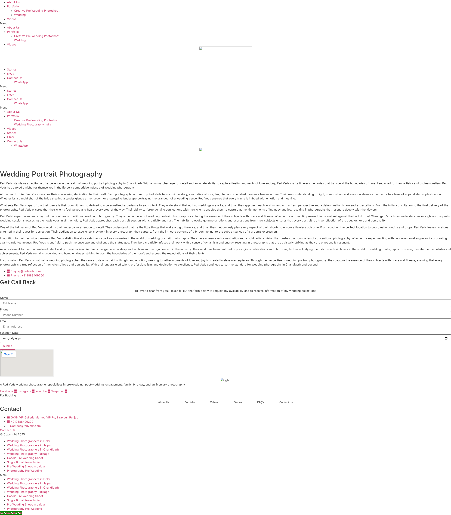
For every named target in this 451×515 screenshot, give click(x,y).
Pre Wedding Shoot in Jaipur (26, 466)
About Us (13, 2)
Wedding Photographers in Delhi (28, 441)
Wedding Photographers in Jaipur (29, 445)
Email (3, 321)
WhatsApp (21, 82)
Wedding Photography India (32, 124)
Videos (11, 19)
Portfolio (13, 6)
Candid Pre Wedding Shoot (25, 458)
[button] (225, 23)
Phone (4, 309)
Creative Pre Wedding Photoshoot (37, 10)
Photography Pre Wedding (24, 470)
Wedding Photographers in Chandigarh (33, 449)
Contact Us (14, 78)
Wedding (20, 15)
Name (4, 297)
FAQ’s (10, 73)
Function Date (9, 332)
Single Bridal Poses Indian (24, 462)
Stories (11, 69)
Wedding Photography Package (28, 453)
